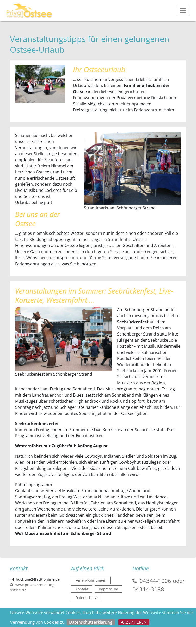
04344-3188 (148, 589)
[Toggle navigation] (183, 11)
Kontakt (81, 589)
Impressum (108, 589)
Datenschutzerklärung (90, 622)
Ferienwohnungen (90, 580)
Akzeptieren (134, 622)
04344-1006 (155, 581)
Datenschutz (86, 597)
